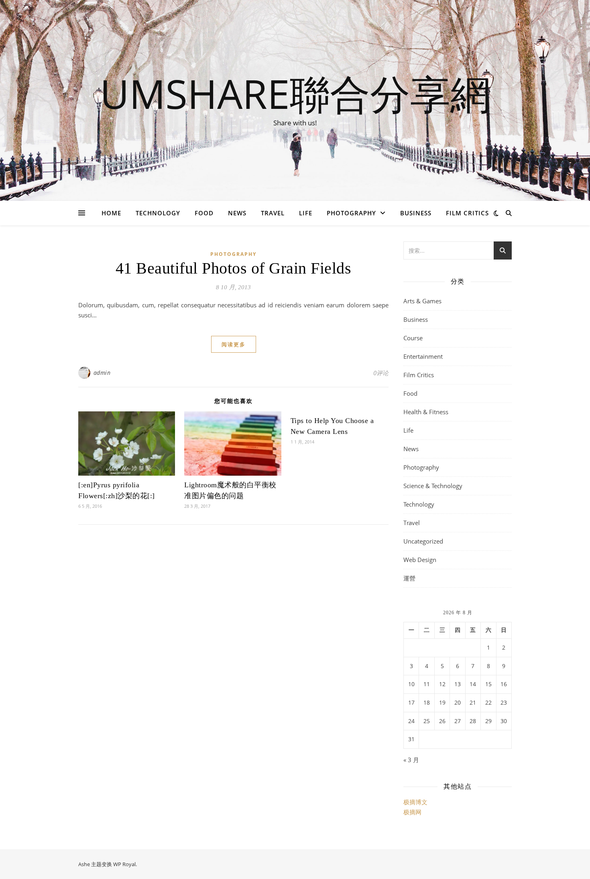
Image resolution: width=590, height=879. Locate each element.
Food (204, 213)
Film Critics (467, 213)
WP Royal (124, 864)
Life (305, 213)
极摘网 (412, 812)
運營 (409, 578)
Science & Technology (432, 486)
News (237, 213)
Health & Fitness (425, 412)
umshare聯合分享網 (295, 93)
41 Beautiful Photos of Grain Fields (234, 268)
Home (111, 213)
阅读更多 (234, 344)
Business (415, 213)
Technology (158, 213)
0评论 (381, 373)
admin (102, 372)
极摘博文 (415, 802)
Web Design (419, 560)
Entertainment (423, 356)
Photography (351, 213)
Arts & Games (422, 301)
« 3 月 (411, 760)
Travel (273, 213)
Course (413, 338)
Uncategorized (423, 541)
